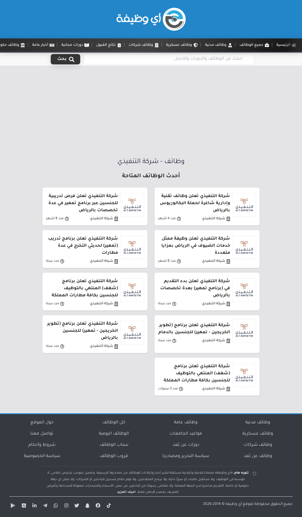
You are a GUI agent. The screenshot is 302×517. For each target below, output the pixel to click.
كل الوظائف (113, 422)
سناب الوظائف (114, 445)
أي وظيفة (234, 504)
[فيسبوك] (97, 507)
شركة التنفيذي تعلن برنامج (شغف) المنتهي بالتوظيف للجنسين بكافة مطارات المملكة (85, 288)
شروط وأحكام (41, 445)
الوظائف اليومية (114, 434)
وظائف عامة (186, 422)
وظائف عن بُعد (258, 456)
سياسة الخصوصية (42, 456)
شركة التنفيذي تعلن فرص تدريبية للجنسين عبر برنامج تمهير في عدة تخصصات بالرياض (83, 203)
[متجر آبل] (23, 507)
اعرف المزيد (126, 492)
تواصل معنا (41, 434)
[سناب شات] (87, 507)
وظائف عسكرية (257, 434)
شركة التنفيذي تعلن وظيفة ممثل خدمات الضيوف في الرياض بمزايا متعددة (195, 246)
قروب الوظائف (114, 456)
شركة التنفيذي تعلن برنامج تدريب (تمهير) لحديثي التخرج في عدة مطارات (83, 246)
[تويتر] (76, 507)
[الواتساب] (55, 507)
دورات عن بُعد (186, 445)
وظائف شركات (258, 445)
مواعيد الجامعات (186, 434)
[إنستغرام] (65, 507)
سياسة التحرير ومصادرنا (186, 456)
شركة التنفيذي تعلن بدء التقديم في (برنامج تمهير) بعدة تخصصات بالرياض (195, 288)
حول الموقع (42, 422)
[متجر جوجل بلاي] (12, 507)
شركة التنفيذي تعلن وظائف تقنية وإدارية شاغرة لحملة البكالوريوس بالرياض (195, 203)
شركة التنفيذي (213, 219)
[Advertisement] (151, 113)
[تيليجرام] (44, 507)
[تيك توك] (108, 507)
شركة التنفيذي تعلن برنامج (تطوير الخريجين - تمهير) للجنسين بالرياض (82, 331)
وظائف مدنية (257, 422)
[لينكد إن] (34, 507)
